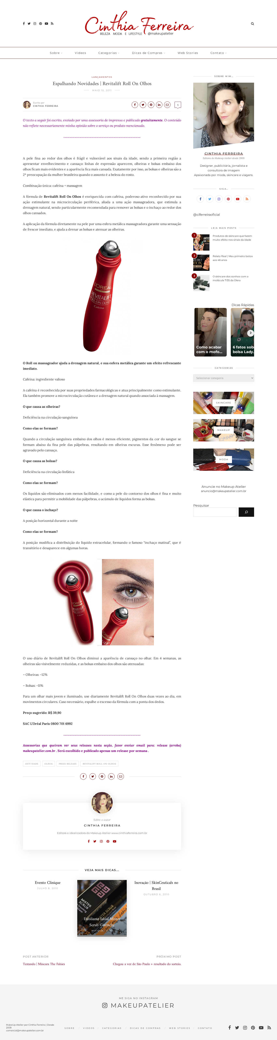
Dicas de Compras (147, 53)
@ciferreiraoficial (206, 215)
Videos (80, 53)
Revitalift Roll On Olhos (99, 763)
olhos (48, 763)
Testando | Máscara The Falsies (44, 964)
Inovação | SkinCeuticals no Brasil (156, 886)
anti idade (31, 763)
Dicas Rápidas (243, 305)
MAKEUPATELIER (143, 1005)
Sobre (55, 53)
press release (68, 763)
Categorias (107, 53)
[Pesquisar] (246, 512)
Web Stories (188, 53)
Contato (217, 53)
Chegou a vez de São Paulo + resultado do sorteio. (147, 964)
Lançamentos (102, 77)
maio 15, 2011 (102, 90)
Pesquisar (201, 505)
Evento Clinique (47, 882)
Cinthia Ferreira (45, 106)
